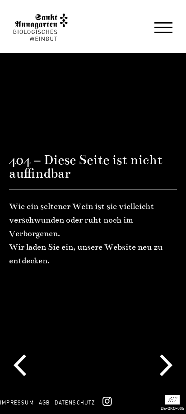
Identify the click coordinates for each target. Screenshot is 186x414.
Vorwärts (166, 366)
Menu (163, 28)
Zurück (20, 366)
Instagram (106, 400)
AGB (44, 402)
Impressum (17, 402)
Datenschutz (75, 402)
